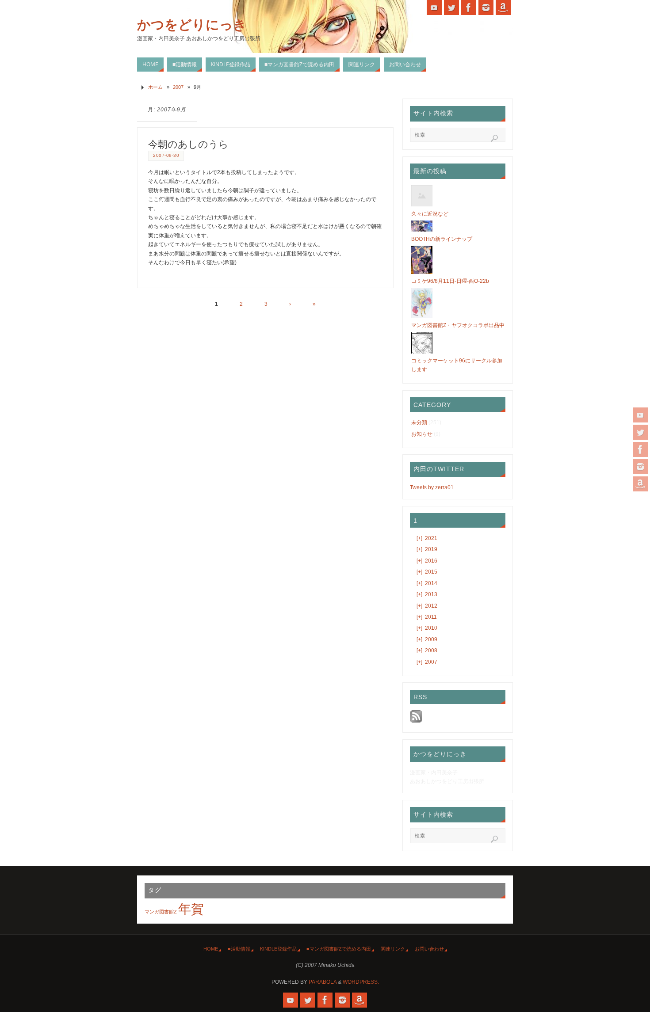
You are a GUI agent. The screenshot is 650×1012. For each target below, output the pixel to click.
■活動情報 (239, 948)
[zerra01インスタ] (640, 466)
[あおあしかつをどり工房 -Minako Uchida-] (640, 414)
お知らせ (421, 434)
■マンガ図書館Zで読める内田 (338, 948)
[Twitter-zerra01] (640, 432)
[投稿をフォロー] (416, 721)
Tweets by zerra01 (432, 487)
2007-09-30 (166, 155)
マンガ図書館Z (161, 911)
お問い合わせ (429, 948)
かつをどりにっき (192, 25)
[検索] (494, 138)
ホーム (155, 87)
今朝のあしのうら (188, 144)
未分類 (419, 422)
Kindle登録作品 (278, 948)
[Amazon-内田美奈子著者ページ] (640, 483)
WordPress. (361, 982)
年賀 (191, 909)
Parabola (322, 982)
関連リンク (393, 948)
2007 (178, 87)
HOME (210, 948)
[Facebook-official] (640, 449)
